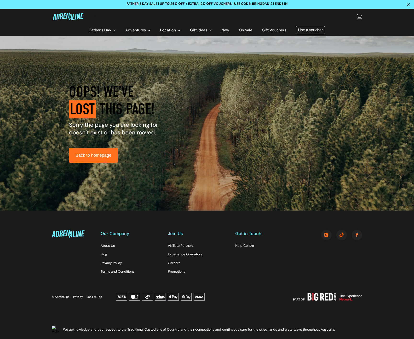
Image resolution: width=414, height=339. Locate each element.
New (225, 30)
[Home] (71, 17)
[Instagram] (326, 235)
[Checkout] (359, 17)
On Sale (245, 30)
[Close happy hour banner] (408, 4)
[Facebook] (357, 235)
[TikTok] (341, 235)
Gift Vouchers (274, 30)
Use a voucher (310, 30)
